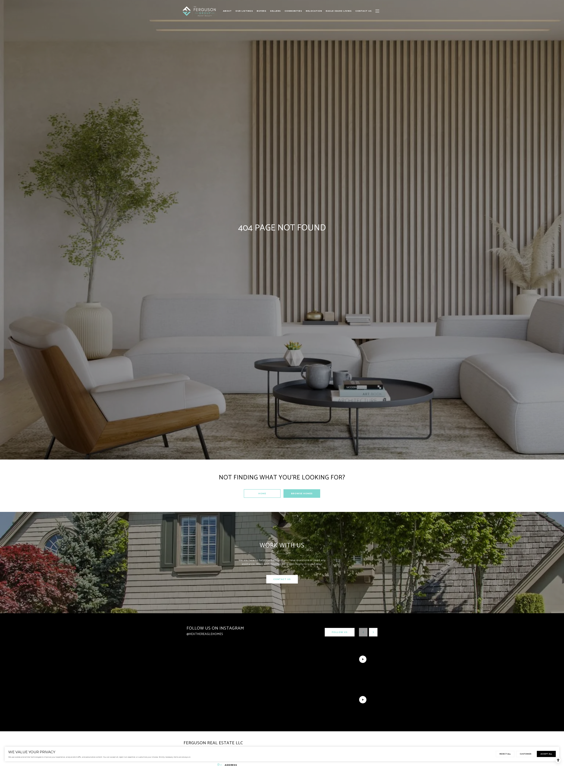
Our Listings (244, 11)
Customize (525, 754)
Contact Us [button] (282, 579)
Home (262, 493)
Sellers (275, 11)
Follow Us (340, 632)
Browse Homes (302, 493)
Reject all (505, 754)
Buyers (261, 11)
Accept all (546, 754)
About (227, 11)
